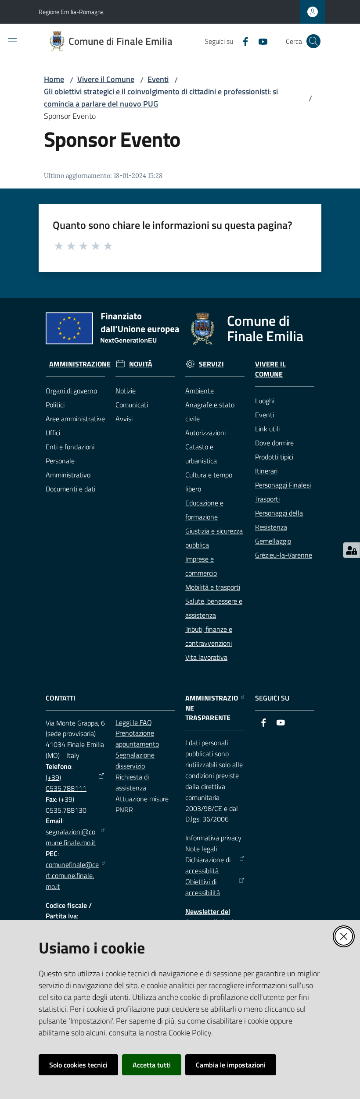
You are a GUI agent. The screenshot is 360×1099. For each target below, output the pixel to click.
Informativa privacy (213, 837)
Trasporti (267, 499)
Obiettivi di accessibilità (202, 887)
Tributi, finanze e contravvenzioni (208, 636)
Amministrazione (80, 364)
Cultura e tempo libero (208, 481)
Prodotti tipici (274, 457)
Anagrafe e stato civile (209, 411)
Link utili (267, 428)
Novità (140, 364)
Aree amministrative (75, 418)
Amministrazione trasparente (211, 708)
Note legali (201, 848)
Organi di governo (71, 390)
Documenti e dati (70, 489)
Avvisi (124, 418)
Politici (55, 404)
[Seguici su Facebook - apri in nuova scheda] (242, 41)
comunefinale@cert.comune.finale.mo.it (72, 875)
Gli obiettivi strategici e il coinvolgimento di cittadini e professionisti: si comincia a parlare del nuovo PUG (161, 97)
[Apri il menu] (12, 41)
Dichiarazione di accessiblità (207, 865)
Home (54, 79)
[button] (313, 41)
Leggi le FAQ (133, 722)
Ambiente (199, 390)
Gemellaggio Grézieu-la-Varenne (283, 548)
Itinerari (266, 471)
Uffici (53, 432)
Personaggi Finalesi (283, 485)
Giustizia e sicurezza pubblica (214, 538)
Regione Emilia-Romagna (71, 11)
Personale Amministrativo (68, 467)
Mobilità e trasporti (212, 587)
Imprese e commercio (201, 566)
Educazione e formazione (204, 510)
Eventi (158, 79)
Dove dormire (274, 442)
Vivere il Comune (105, 79)
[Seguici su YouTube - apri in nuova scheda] (259, 41)
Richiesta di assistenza (132, 782)
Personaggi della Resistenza (279, 520)
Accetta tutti (152, 1065)
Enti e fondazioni (70, 446)
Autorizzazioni (205, 432)
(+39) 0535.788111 (66, 782)
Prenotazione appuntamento (137, 738)
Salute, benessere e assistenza (213, 608)
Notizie (125, 390)
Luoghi (264, 400)
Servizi (211, 364)
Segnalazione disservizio (135, 760)
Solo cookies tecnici (78, 1065)
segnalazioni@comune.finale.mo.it (71, 837)
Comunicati (131, 404)
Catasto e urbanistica (201, 453)
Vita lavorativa (206, 657)
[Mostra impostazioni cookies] (351, 550)
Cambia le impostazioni (231, 1065)
